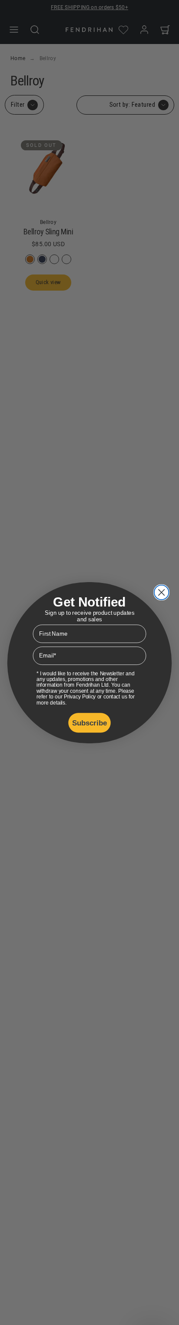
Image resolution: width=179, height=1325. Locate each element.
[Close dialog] (161, 592)
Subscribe (89, 722)
